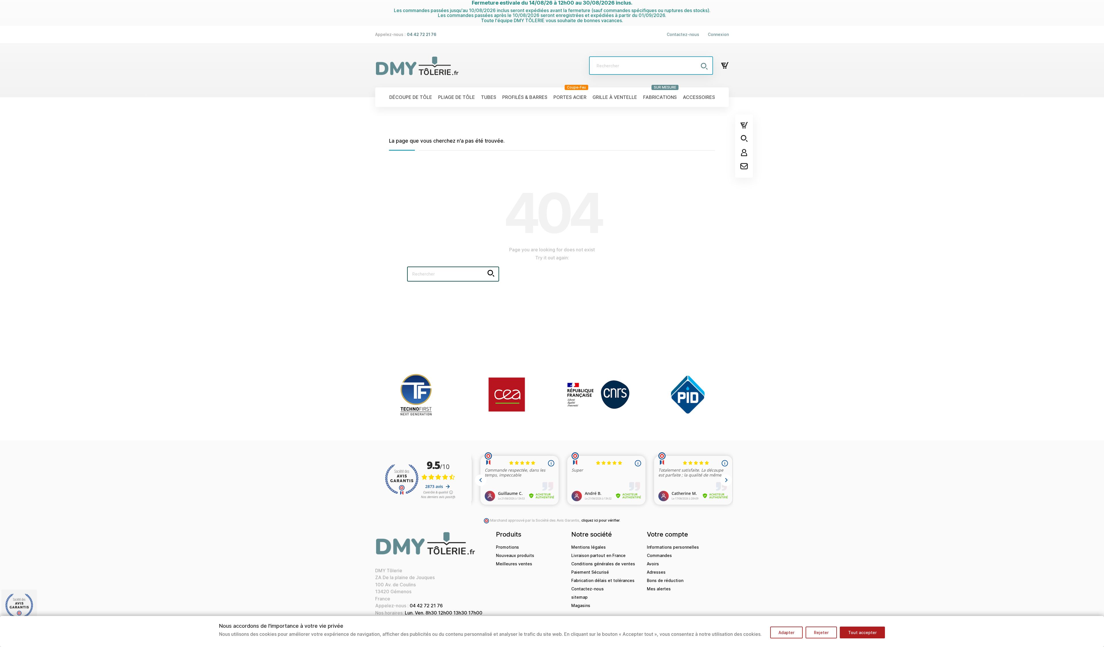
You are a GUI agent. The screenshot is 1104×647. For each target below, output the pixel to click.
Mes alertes (659, 588)
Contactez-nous (683, 34)
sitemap (579, 597)
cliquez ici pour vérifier (600, 520)
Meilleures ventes (514, 563)
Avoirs (653, 563)
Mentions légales (588, 547)
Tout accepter (862, 632)
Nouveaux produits (515, 555)
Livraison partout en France (598, 555)
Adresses (656, 572)
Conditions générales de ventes (603, 563)
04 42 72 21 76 (426, 605)
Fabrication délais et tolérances (603, 580)
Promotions (507, 547)
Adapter (786, 632)
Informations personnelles (673, 547)
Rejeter (821, 632)
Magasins (580, 605)
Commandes (659, 555)
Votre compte (667, 534)
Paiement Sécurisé (590, 572)
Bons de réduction (665, 580)
